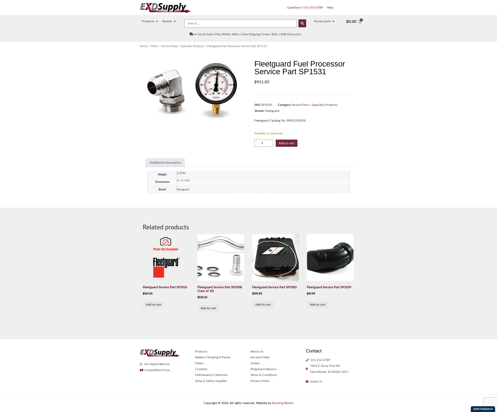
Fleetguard (272, 110)
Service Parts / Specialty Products (182, 46)
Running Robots (283, 403)
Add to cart (286, 143)
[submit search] (302, 23)
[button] (150, 21)
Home (144, 46)
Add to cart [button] (153, 304)
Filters (154, 46)
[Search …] (240, 23)
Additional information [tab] (165, 162)
